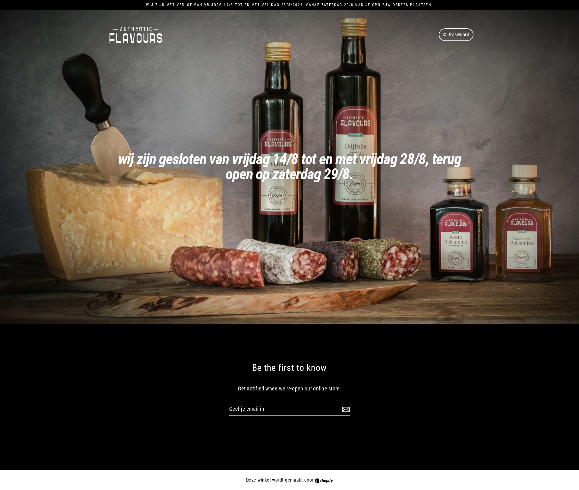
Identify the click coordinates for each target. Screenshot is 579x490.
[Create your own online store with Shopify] (324, 480)
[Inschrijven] (345, 409)
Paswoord (459, 34)
